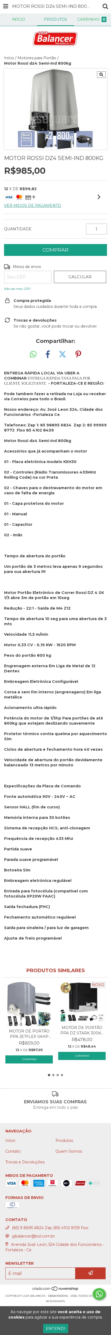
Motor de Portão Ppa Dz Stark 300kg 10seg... (82, 1030)
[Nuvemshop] (55, 1290)
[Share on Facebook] (47, 354)
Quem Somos (69, 1151)
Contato (13, 1151)
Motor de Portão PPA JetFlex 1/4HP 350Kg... (29, 1034)
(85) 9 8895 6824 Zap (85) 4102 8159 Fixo (50, 1227)
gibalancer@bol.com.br (33, 1236)
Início (9, 57)
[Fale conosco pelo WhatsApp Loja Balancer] (99, 1294)
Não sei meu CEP (17, 289)
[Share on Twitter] (62, 354)
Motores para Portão (37, 57)
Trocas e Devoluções (24, 1162)
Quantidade (18, 229)
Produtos (64, 1140)
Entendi (55, 1328)
